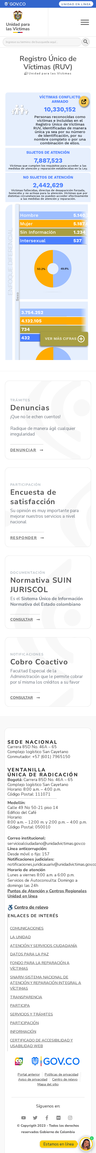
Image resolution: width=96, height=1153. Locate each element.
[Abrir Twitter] (36, 1117)
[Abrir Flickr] (59, 1117)
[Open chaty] (86, 1144)
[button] (21, 4)
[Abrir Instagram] (71, 1117)
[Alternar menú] (85, 22)
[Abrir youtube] (24, 1117)
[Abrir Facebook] (48, 1117)
